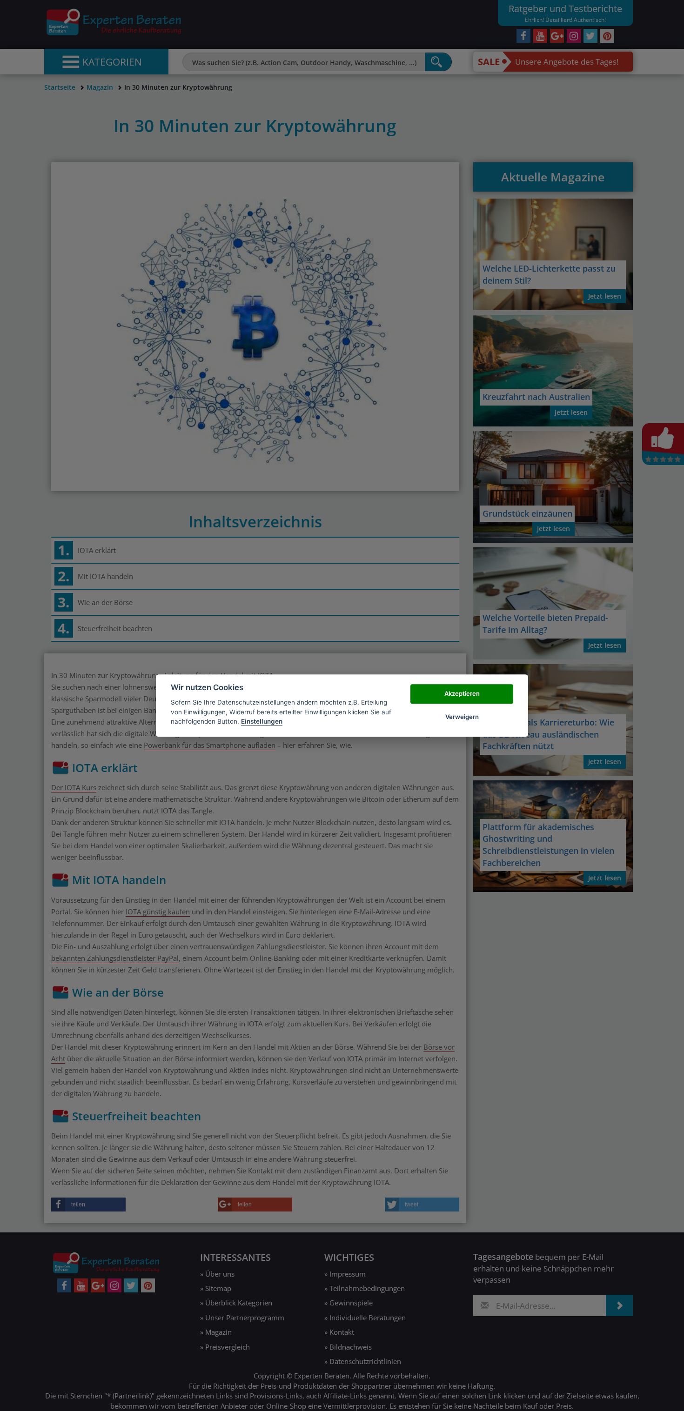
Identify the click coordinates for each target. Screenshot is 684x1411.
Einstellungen (261, 721)
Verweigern (462, 716)
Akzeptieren (462, 693)
